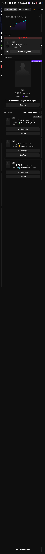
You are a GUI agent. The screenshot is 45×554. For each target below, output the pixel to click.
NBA (33, 3)
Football (23, 3)
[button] (7, 51)
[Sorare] (10, 3)
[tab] (24, 9)
